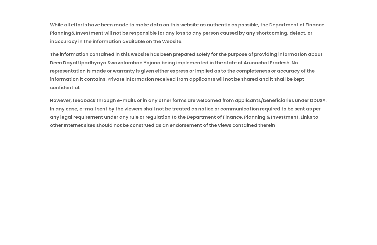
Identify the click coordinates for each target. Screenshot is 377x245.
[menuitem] (338, 6)
